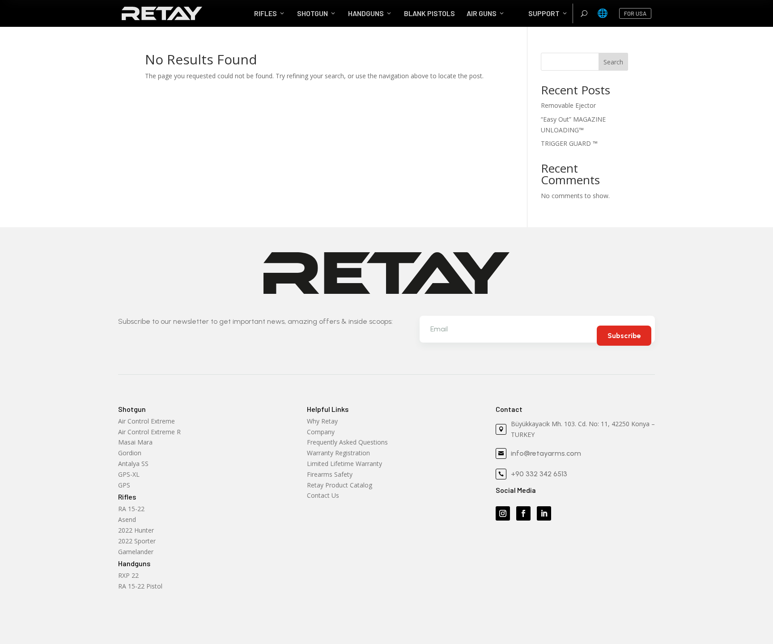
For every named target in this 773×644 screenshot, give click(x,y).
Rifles (269, 13)
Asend (127, 519)
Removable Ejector (568, 105)
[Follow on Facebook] (523, 513)
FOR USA (635, 13)
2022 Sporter (137, 541)
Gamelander (135, 551)
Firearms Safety (330, 474)
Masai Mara (135, 442)
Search (613, 62)
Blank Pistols (429, 13)
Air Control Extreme (146, 421)
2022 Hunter (136, 530)
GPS (124, 485)
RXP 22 (128, 575)
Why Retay (322, 421)
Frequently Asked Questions (347, 442)
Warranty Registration (338, 453)
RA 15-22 (131, 508)
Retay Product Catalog (339, 485)
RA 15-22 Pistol (140, 586)
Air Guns (486, 13)
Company (321, 432)
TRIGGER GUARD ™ (569, 143)
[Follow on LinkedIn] (544, 513)
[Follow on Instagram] (503, 513)
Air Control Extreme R (149, 432)
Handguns (370, 13)
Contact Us (323, 495)
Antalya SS (133, 463)
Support (548, 13)
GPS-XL (129, 474)
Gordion (129, 453)
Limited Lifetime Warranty (344, 463)
